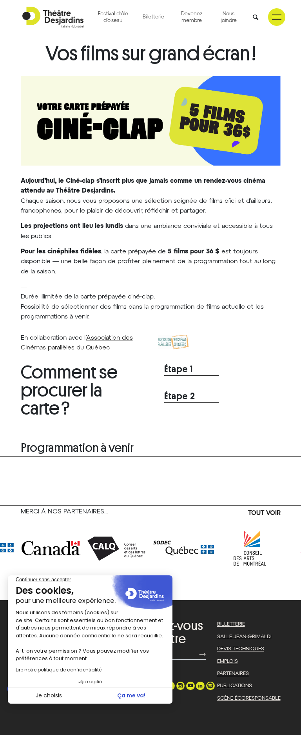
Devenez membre (192, 17)
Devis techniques (240, 648)
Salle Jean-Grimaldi (244, 636)
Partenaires (233, 673)
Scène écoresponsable (249, 698)
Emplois (227, 661)
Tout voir (264, 513)
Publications (234, 685)
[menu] (276, 17)
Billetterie (153, 17)
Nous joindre (229, 17)
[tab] (191, 370)
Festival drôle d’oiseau (113, 17)
